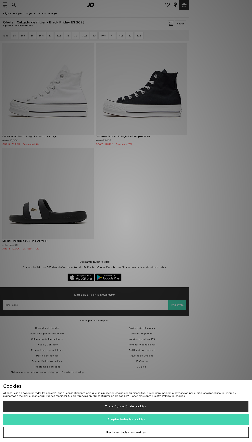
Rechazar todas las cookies (126, 432)
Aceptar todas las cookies (126, 419)
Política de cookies (173, 396)
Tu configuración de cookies (125, 406)
